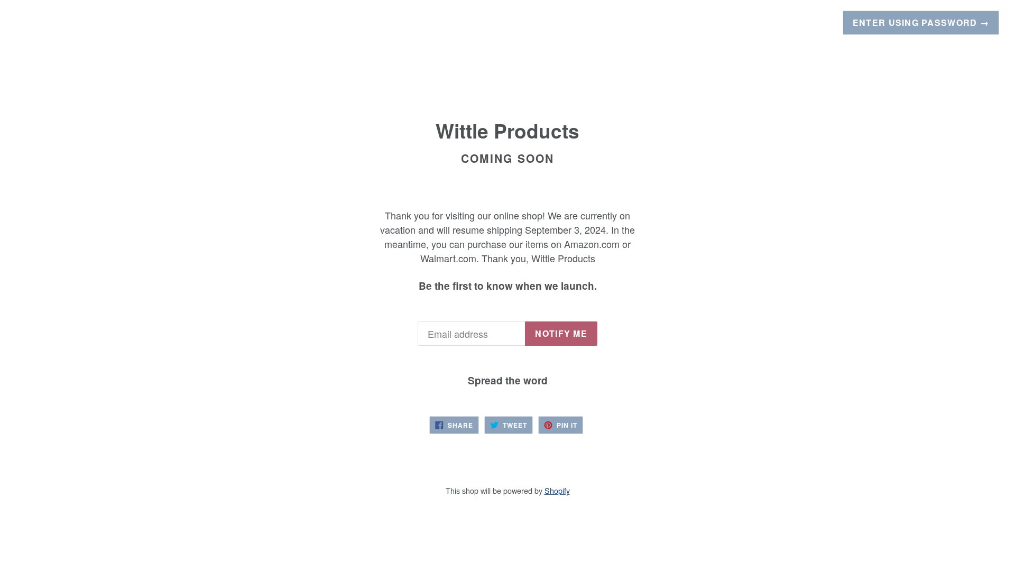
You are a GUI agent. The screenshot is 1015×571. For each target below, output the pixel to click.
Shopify (557, 490)
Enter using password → (921, 22)
